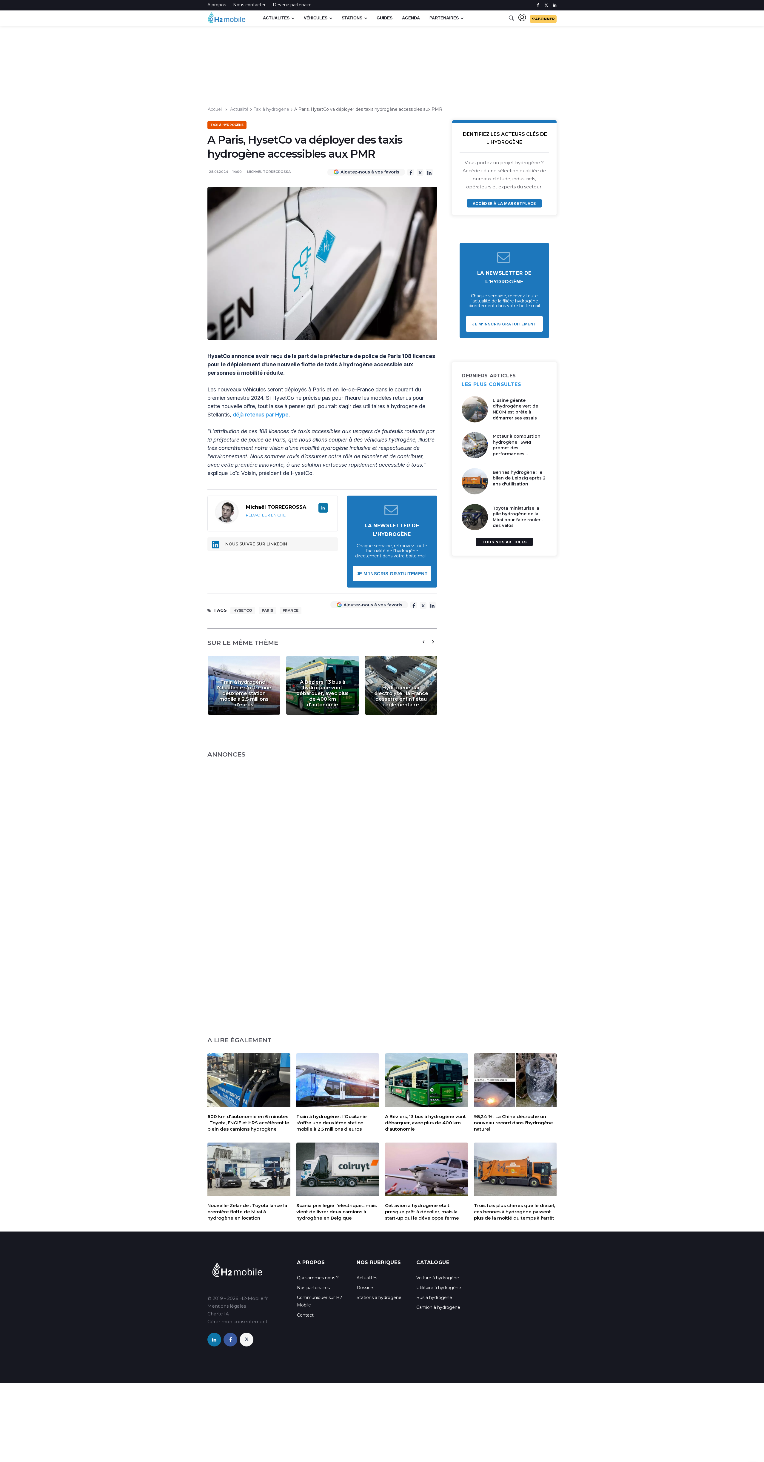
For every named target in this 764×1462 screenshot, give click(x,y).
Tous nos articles (504, 541)
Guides (384, 18)
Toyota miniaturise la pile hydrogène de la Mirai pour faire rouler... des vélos (518, 516)
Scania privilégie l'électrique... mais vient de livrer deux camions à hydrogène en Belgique (336, 1212)
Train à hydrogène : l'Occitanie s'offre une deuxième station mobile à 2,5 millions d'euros (244, 693)
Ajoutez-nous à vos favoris (370, 172)
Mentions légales (226, 1306)
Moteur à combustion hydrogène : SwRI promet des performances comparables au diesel (518, 447)
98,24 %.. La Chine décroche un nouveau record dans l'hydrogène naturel (513, 1123)
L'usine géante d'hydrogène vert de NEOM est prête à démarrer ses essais (515, 409)
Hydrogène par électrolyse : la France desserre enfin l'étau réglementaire (401, 696)
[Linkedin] (429, 172)
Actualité (239, 109)
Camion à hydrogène (438, 1307)
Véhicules (315, 18)
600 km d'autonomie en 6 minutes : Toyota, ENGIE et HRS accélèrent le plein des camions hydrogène (248, 1123)
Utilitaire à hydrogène (438, 1287)
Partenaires (444, 18)
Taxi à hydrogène (271, 109)
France (290, 610)
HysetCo (242, 610)
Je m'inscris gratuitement (392, 573)
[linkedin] (555, 5)
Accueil (215, 109)
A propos (216, 4)
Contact (305, 1315)
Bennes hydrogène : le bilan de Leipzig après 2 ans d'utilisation (519, 478)
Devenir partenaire (292, 4)
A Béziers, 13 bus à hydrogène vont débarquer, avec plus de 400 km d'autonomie (322, 693)
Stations (352, 18)
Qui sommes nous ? (318, 1277)
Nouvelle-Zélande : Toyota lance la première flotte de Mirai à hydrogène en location (247, 1212)
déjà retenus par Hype (261, 414)
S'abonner (543, 19)
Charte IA (218, 1314)
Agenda (411, 18)
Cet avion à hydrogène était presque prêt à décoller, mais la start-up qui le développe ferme (422, 1212)
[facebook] (538, 5)
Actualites (276, 18)
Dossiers (365, 1287)
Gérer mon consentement (237, 1321)
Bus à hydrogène (434, 1297)
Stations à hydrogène (379, 1297)
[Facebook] (410, 172)
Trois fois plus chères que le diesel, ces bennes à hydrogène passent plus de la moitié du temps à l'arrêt (514, 1212)
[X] (420, 172)
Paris (267, 610)
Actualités (367, 1277)
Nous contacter (249, 4)
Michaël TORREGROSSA (269, 172)
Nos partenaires (313, 1287)
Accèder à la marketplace (504, 203)
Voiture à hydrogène (437, 1277)
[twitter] (546, 5)
